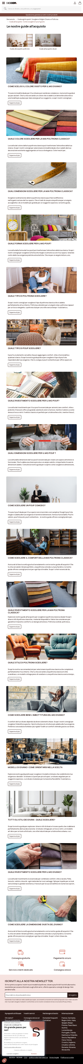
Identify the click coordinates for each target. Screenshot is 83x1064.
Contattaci (47, 1020)
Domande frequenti (50, 1018)
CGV (25, 1057)
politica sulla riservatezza (38, 1057)
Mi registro (73, 995)
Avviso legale (54, 1057)
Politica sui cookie (67, 1057)
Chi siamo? (9, 1018)
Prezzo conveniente (12, 1020)
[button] (79, 3)
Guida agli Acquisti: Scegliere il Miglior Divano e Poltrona (38, 19)
